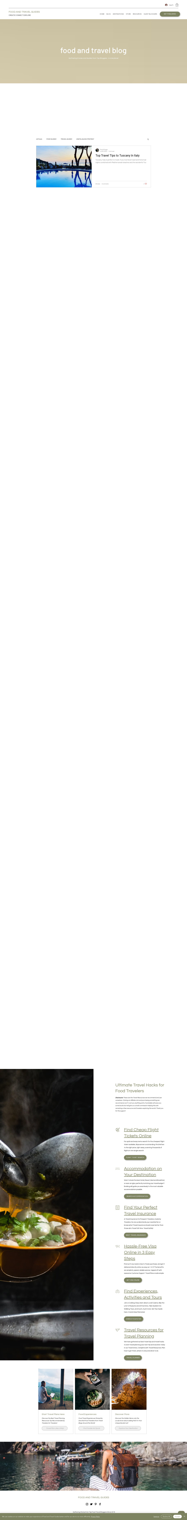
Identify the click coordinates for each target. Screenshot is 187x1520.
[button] (177, 5)
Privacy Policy (95, 1517)
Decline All (166, 1517)
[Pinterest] (95, 1504)
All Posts (39, 139)
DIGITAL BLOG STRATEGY (85, 139)
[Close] (184, 1516)
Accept (177, 1517)
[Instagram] (87, 1504)
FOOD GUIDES (51, 139)
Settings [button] (156, 1517)
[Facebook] (100, 1504)
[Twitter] (91, 1504)
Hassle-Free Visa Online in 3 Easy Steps (140, 1252)
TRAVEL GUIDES (66, 139)
